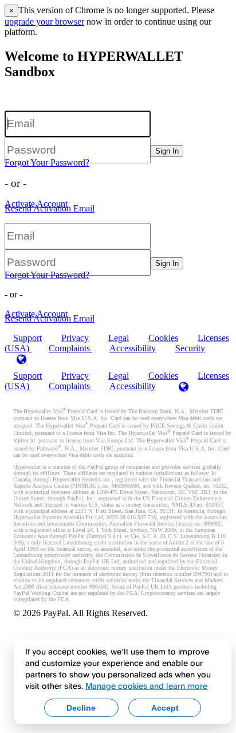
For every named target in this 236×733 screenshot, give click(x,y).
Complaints (70, 348)
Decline (81, 707)
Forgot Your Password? (47, 162)
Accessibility (132, 348)
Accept (165, 707)
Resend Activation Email (50, 208)
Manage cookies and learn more (146, 686)
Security (190, 348)
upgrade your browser (44, 21)
